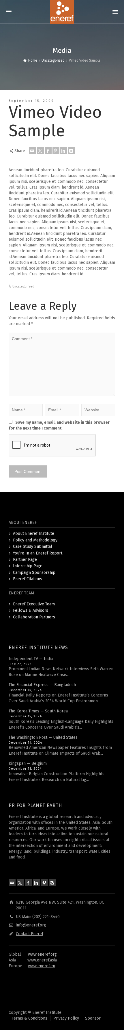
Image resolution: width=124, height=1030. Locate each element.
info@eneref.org (31, 925)
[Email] (32, 150)
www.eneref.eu (41, 965)
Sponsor (93, 1018)
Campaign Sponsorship (34, 572)
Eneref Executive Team (34, 604)
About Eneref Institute (33, 533)
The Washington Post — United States (43, 737)
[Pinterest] (55, 150)
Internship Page (27, 565)
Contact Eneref (29, 933)
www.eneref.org (42, 954)
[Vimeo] (44, 882)
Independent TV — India (31, 658)
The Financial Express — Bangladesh (42, 684)
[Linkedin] (63, 150)
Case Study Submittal (32, 546)
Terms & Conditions (29, 1018)
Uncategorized (23, 286)
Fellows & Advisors (30, 610)
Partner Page (25, 559)
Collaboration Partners (34, 617)
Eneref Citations (27, 578)
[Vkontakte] (71, 150)
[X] (40, 150)
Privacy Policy (66, 1018)
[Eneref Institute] (62, 11)
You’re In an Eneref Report (37, 553)
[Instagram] (52, 882)
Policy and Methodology (35, 540)
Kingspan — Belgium (28, 763)
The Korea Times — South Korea (38, 711)
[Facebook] (48, 150)
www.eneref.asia (42, 960)
